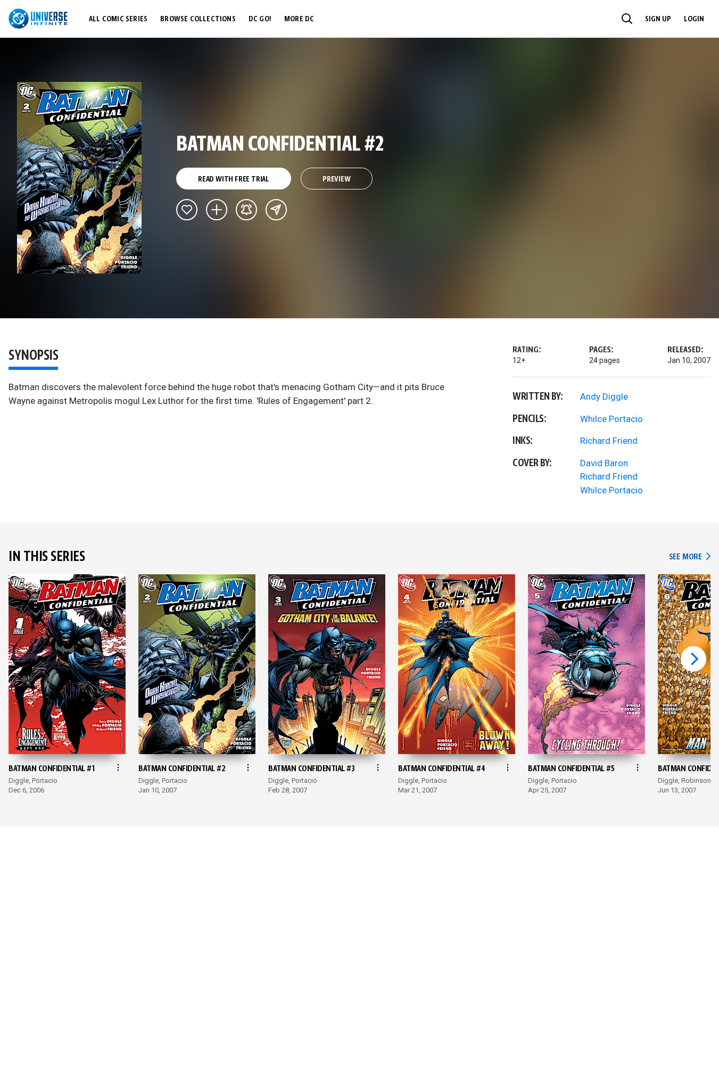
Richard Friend (609, 440)
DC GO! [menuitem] (260, 19)
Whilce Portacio (611, 419)
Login (694, 19)
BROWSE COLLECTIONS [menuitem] (198, 19)
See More (689, 557)
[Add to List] (216, 209)
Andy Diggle (604, 396)
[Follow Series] (246, 209)
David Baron (604, 463)
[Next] (693, 659)
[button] (627, 18)
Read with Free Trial (233, 179)
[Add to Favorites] (186, 209)
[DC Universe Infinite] (38, 18)
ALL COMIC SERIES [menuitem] (118, 19)
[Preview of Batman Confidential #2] (79, 178)
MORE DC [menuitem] (299, 19)
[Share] (276, 209)
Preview (337, 179)
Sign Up (658, 19)
